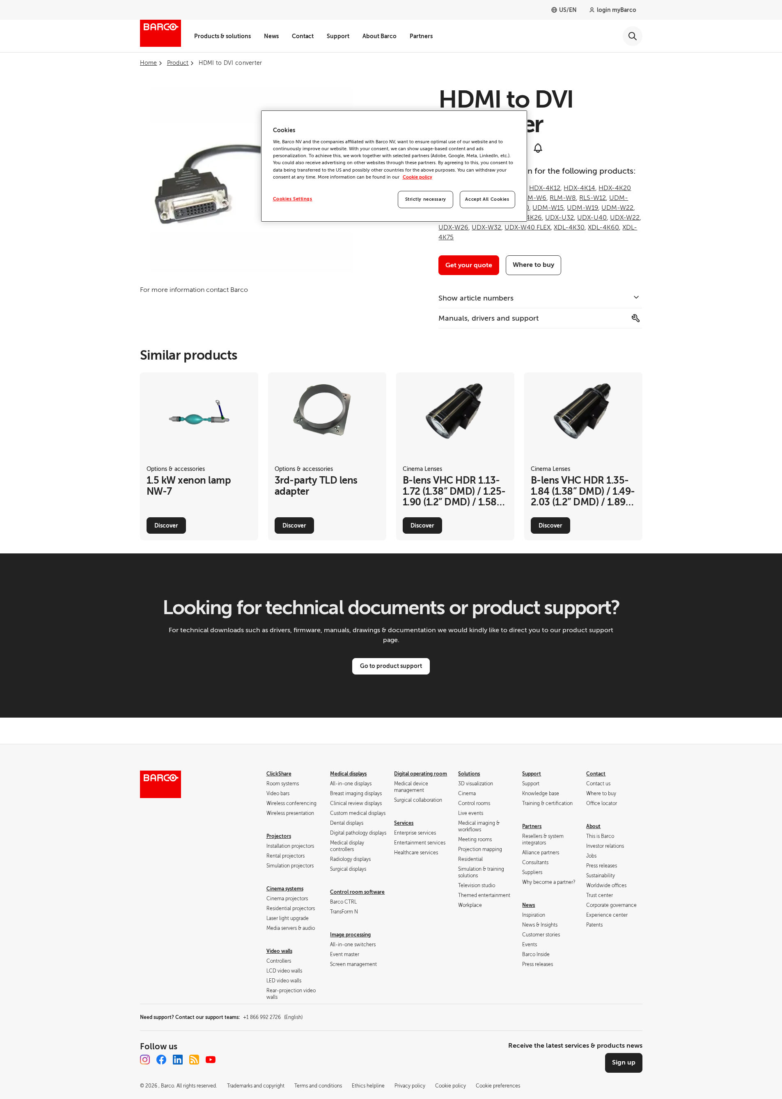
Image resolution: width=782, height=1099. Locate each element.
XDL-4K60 (603, 227)
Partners (421, 36)
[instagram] (145, 1060)
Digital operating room (420, 774)
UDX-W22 (625, 217)
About (593, 826)
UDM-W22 (617, 207)
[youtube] (211, 1060)
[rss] (194, 1060)
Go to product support (391, 666)
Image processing (350, 935)
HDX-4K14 (579, 188)
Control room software (357, 892)
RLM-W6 (533, 198)
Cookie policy (417, 177)
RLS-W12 (592, 198)
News (271, 36)
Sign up (623, 1062)
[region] (394, 166)
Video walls (279, 951)
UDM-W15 (548, 207)
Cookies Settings (292, 199)
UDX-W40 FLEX (527, 227)
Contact (303, 36)
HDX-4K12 (544, 188)
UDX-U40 (592, 217)
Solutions (469, 774)
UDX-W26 (453, 227)
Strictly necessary (425, 199)
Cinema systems (284, 889)
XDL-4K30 (569, 227)
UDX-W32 (486, 227)
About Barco (379, 36)
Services (403, 823)
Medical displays (348, 774)
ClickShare (278, 774)
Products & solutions (222, 36)
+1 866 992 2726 (273, 1017)
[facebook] (161, 1060)
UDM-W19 (582, 207)
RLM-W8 (563, 198)
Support (338, 36)
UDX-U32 (559, 217)
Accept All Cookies (487, 199)
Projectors (278, 836)
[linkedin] (178, 1060)
